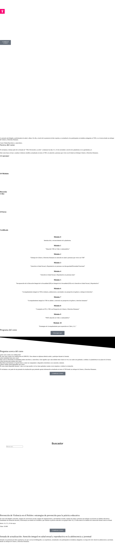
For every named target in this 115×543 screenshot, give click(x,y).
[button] (57, 355)
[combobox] (14, 447)
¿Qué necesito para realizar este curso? (11, 361)
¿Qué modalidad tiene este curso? (9, 358)
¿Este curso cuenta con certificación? (10, 355)
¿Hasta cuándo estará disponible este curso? (12, 364)
